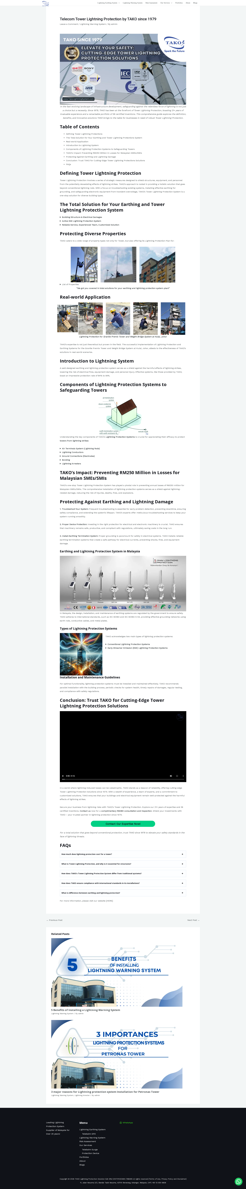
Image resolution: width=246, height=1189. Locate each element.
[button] (118, 3)
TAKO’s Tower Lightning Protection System (160, 191)
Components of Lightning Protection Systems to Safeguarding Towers (100, 149)
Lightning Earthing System (92, 1129)
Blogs (82, 1165)
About (82, 1161)
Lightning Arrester (82, 1095)
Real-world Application (77, 141)
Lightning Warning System (93, 24)
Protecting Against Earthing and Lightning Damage (91, 157)
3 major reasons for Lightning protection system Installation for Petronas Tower (105, 1092)
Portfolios (84, 1157)
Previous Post (54, 920)
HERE (109, 901)
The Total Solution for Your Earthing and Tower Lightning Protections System (104, 138)
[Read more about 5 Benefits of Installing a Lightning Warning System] (116, 972)
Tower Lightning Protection (73, 180)
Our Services (85, 1145)
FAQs (68, 164)
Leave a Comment (69, 24)
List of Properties (70, 284)
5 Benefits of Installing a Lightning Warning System (85, 1010)
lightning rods (87, 188)
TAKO (102, 110)
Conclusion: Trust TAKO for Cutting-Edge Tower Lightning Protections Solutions (105, 160)
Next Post (193, 920)
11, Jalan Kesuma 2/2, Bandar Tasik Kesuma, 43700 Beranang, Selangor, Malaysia (113, 1183)
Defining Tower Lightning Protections (84, 134)
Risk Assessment (87, 1141)
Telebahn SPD (89, 1134)
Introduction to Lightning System (82, 145)
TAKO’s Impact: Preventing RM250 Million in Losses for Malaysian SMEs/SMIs (104, 153)
